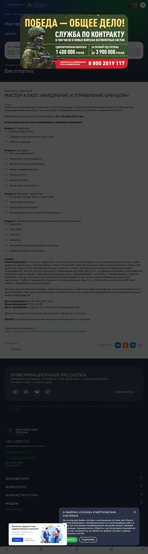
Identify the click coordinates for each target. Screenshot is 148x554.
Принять (70, 539)
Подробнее (88, 539)
